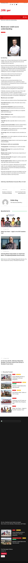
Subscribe (4, 553)
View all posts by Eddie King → (16, 202)
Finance (24, 382)
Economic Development (17, 382)
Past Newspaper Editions (7, 549)
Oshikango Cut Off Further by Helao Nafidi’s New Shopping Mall (19, 402)
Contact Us (3, 551)
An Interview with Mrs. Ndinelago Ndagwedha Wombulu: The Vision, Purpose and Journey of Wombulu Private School (12, 362)
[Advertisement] (20, 10)
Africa (14, 374)
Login (3, 556)
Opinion (3, 32)
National (14, 383)
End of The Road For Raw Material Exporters (20, 192)
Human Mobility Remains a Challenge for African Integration (18, 378)
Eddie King (14, 200)
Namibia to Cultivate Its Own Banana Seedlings (7, 192)
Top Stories (18, 374)
